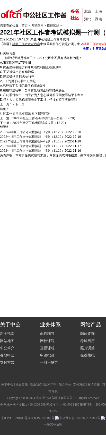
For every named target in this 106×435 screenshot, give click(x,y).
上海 (98, 11)
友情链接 (93, 384)
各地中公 (7, 355)
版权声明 (50, 384)
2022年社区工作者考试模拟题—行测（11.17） (32, 146)
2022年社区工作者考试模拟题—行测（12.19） (32, 137)
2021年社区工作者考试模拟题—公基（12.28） (44, 118)
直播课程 (47, 348)
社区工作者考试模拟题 (15, 113)
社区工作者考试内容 (26, 44)
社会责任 (21, 384)
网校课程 (47, 341)
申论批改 (47, 355)
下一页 (19, 104)
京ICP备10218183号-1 (15, 418)
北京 (87, 11)
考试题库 (37, 25)
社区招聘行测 (41, 113)
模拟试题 (53, 25)
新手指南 (7, 334)
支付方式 (7, 362)
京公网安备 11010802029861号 (79, 418)
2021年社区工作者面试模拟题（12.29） (40, 123)
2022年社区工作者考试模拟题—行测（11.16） (32, 150)
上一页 (4, 104)
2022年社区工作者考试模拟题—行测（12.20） (32, 132)
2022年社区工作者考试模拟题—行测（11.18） (32, 141)
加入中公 (65, 384)
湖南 (98, 19)
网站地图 (7, 341)
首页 (25, 25)
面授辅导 (47, 334)
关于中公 (7, 384)
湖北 (87, 19)
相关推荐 (4, 126)
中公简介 (7, 348)
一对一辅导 (49, 362)
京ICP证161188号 (42, 418)
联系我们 (36, 384)
